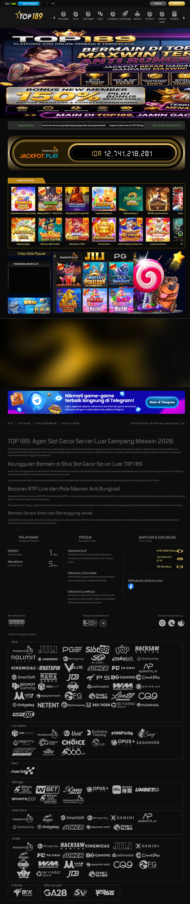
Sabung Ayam (162, 20)
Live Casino (88, 19)
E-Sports (149, 19)
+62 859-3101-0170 (164, 559)
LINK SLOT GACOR (70, 423)
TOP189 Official (164, 566)
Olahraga (113, 19)
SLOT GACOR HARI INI (46, 423)
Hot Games (63, 19)
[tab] (69, 256)
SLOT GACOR (23, 423)
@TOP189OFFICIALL (166, 550)
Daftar (176, 3)
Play (52, 156)
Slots (75, 19)
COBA (71, 270)
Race (100, 19)
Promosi (174, 19)
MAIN (25, 198)
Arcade (137, 19)
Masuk (158, 3)
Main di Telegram (30, 3)
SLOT (10, 423)
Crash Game (125, 19)
